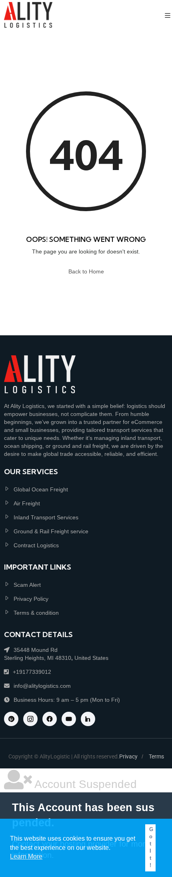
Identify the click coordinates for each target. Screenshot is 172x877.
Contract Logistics (36, 545)
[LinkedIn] (88, 719)
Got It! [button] (151, 847)
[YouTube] (69, 719)
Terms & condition (36, 613)
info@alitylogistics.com (42, 686)
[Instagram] (30, 719)
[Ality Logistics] (28, 16)
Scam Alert (27, 585)
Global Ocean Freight (41, 489)
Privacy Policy (31, 599)
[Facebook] (49, 719)
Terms (156, 756)
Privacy (128, 756)
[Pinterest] (11, 719)
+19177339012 (32, 672)
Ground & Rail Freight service (51, 531)
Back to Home (86, 271)
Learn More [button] (26, 856)
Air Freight (27, 503)
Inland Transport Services (46, 517)
